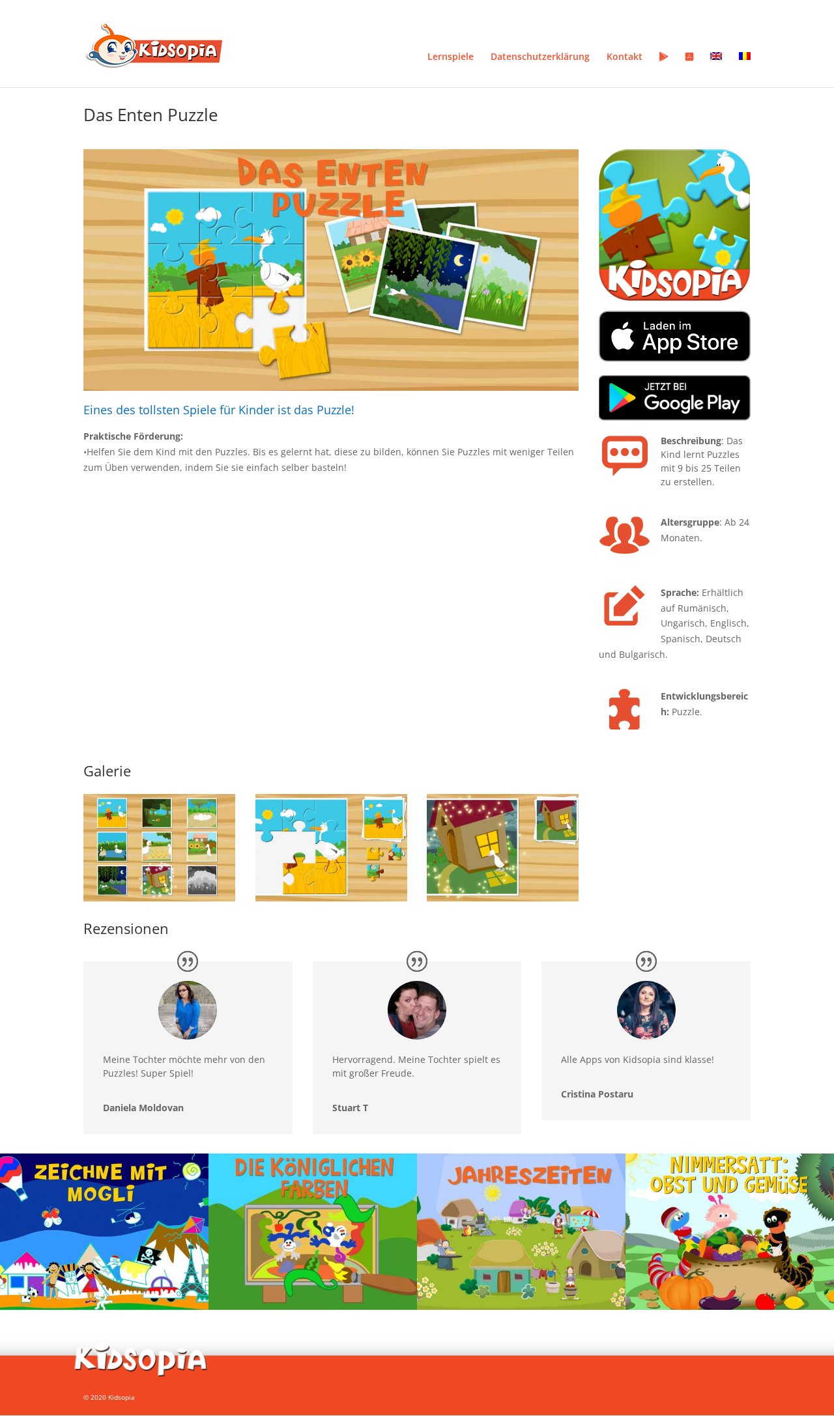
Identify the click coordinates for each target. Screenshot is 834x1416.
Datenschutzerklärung (540, 57)
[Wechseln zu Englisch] (716, 69)
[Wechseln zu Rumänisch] (745, 69)
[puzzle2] (331, 901)
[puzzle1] (159, 901)
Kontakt (624, 57)
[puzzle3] (503, 901)
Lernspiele (450, 57)
